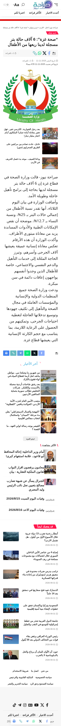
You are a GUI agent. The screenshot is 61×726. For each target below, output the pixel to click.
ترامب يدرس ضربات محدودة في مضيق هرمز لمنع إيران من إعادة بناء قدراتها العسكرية (40, 574)
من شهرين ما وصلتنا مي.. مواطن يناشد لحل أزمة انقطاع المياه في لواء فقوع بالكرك (24, 376)
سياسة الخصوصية (44, 677)
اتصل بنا (34, 671)
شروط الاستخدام (20, 671)
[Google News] (30, 705)
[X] (42, 705)
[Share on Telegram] (27, 721)
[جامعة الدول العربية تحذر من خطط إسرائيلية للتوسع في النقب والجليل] (11, 624)
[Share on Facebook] (49, 53)
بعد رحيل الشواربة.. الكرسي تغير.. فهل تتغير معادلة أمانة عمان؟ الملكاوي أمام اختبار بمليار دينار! (22, 132)
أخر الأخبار (30, 363)
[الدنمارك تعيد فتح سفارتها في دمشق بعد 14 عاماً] (11, 593)
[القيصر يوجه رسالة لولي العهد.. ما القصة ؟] (48, 427)
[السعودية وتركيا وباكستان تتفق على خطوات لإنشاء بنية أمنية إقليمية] (11, 608)
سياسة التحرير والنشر (18, 683)
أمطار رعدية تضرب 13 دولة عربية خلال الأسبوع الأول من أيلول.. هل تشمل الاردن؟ (41, 537)
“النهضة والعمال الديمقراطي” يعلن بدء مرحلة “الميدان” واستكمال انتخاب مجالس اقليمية (22, 415)
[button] (55, 4)
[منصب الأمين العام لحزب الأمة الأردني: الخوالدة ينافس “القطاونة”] (48, 402)
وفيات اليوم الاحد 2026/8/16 (26, 509)
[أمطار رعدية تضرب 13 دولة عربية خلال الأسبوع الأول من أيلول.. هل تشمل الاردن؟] (11, 536)
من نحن (44, 671)
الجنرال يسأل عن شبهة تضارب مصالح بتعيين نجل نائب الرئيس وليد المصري (25, 485)
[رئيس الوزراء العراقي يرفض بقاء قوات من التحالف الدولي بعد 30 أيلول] (11, 639)
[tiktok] (14, 705)
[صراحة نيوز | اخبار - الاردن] (43, 4)
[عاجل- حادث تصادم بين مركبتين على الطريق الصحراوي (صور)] (50, 148)
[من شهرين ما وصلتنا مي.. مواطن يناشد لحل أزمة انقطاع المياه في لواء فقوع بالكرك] (48, 376)
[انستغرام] (24, 705)
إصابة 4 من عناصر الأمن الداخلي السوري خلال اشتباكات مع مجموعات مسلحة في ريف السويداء (40, 555)
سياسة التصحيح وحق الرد (41, 683)
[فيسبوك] (47, 705)
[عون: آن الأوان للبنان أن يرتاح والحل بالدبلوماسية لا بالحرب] (11, 654)
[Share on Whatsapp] (39, 53)
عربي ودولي (52, 33)
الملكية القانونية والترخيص (21, 677)
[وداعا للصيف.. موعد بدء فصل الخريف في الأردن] (50, 163)
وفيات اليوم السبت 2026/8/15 (25, 498)
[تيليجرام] (19, 705)
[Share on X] (44, 53)
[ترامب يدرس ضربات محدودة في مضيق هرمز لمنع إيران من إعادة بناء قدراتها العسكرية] (11, 574)
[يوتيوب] (36, 705)
